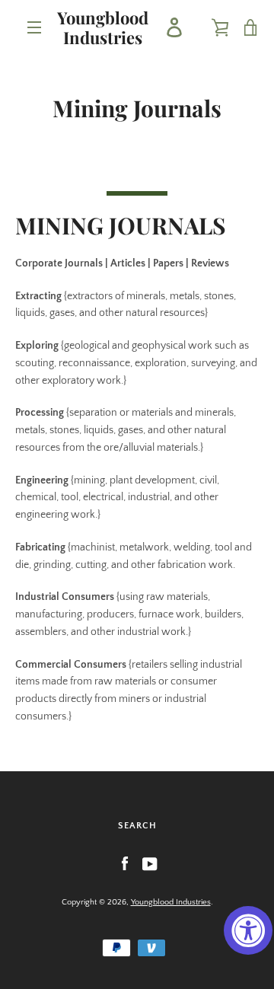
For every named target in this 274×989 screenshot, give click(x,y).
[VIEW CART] (251, 27)
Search (137, 826)
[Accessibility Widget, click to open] (248, 930)
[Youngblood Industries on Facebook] (124, 863)
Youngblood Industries (102, 28)
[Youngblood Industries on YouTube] (150, 863)
